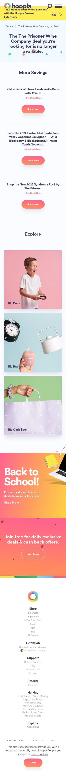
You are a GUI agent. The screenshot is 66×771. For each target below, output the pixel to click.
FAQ (33, 665)
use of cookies (39, 754)
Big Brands (33, 616)
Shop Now (11, 502)
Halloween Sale (33, 715)
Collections (33, 726)
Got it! (33, 762)
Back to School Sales (33, 712)
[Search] (50, 6)
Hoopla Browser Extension (33, 647)
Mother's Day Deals (33, 705)
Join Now (33, 554)
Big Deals (33, 612)
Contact (33, 673)
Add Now (54, 14)
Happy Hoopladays (33, 699)
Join (33, 627)
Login (33, 624)
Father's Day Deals (33, 709)
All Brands (33, 635)
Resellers (33, 685)
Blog (33, 631)
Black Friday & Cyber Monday (33, 696)
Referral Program (33, 662)
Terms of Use (33, 669)
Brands (9, 26)
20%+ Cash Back (33, 620)
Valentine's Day (33, 702)
